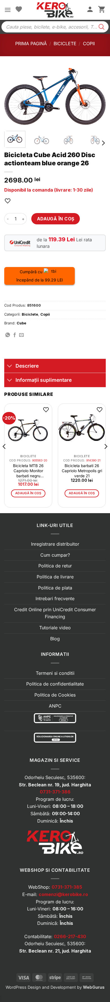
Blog (55, 638)
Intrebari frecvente (55, 598)
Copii (89, 43)
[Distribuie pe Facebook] (14, 335)
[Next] (97, 97)
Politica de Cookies (55, 695)
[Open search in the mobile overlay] (55, 26)
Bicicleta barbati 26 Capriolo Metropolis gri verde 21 (82, 470)
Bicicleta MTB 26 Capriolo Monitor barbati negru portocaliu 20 (28, 470)
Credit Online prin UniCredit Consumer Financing (55, 613)
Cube (21, 323)
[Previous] (13, 97)
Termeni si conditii (55, 673)
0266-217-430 (70, 936)
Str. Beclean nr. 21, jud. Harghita (55, 951)
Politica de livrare (55, 577)
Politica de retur (55, 566)
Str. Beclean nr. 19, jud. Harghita (55, 785)
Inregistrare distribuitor (55, 544)
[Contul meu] (90, 10)
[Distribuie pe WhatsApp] (7, 335)
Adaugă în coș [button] (28, 493)
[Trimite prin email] (21, 335)
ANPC (55, 706)
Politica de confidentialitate (55, 684)
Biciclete (65, 43)
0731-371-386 (55, 792)
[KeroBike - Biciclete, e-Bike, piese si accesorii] (55, 10)
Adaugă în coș (55, 219)
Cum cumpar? (55, 555)
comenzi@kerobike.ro (63, 894)
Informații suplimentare (44, 380)
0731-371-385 (67, 887)
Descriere (27, 366)
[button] (7, 10)
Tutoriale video (55, 627)
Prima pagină (31, 43)
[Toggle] (9, 366)
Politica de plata (55, 588)
